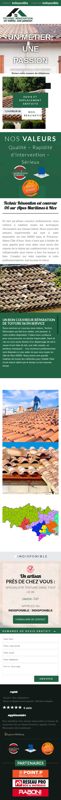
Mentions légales (44, 701)
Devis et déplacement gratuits (30, 100)
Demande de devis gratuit (26, 631)
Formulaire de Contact (30, 619)
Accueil (7, 697)
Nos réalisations (33, 114)
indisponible (15, 3)
